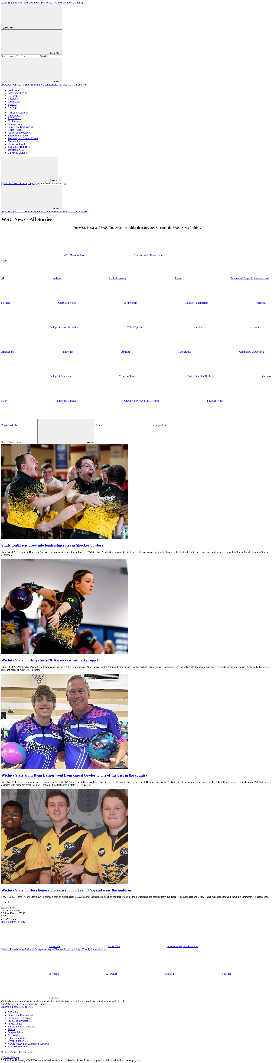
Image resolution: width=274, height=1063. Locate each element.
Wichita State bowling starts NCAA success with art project (49, 660)
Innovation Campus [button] (66, 400)
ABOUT (68, 84)
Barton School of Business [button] (200, 376)
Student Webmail (16, 144)
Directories (46, 2)
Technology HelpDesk (19, 147)
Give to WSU (59, 2)
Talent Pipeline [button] (134, 327)
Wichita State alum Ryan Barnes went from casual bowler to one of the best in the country (74, 775)
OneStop (79, 2)
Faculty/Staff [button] (130, 302)
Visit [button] (16, 922)
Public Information (17, 1038)
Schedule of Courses (18, 135)
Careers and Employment (20, 127)
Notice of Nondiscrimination (22, 1026)
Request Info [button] (7, 922)
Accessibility (14, 1035)
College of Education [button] (60, 376)
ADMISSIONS (24, 84)
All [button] (2, 278)
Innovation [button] (67, 351)
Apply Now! (14, 115)
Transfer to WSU (16, 149)
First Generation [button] (215, 400)
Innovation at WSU (22, 2)
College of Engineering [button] (196, 302)
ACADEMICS (8, 84)
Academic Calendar (17, 112)
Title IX (11, 1029)
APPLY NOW (80, 84)
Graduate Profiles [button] (67, 302)
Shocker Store (15, 141)
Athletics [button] (125, 351)
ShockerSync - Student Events (23, 138)
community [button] (196, 327)
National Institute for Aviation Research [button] (85, 425)
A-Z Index (13, 1012)
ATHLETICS (57, 84)
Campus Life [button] (159, 425)
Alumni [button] (178, 278)
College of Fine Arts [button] (129, 376)
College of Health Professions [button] (64, 327)
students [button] (57, 278)
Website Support (16, 1040)
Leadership (6, 2)
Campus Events (15, 124)
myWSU (70, 2)
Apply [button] (22, 922)
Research (36, 2)
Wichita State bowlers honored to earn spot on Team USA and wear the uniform (66, 890)
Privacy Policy (15, 1023)
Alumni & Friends (10, 1006)
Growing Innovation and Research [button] (141, 400)
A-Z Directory (15, 118)
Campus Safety (15, 1032)
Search (4, 56)
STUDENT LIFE (41, 84)
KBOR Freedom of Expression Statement (28, 1043)
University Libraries (18, 152)
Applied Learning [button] (118, 278)
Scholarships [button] (184, 351)
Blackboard (13, 121)
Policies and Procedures (19, 132)
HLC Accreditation (17, 1046)
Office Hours (14, 129)
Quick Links (8, 28)
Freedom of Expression (19, 1018)
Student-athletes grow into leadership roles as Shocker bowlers (52, 545)
